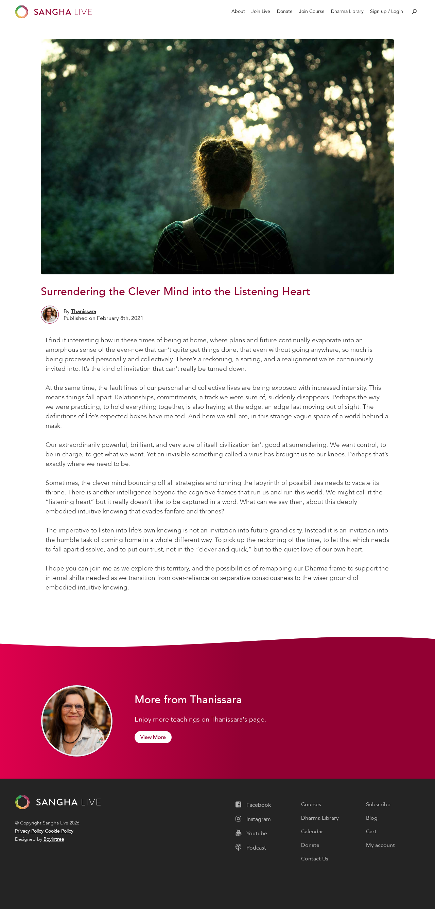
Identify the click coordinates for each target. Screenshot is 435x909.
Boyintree (54, 839)
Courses (311, 804)
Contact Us (314, 858)
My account (380, 845)
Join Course (312, 11)
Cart (371, 831)
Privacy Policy (29, 831)
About (238, 11)
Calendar (312, 831)
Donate (285, 11)
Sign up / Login (386, 11)
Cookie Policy (59, 831)
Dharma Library (347, 11)
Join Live (260, 11)
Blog (372, 818)
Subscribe (378, 804)
